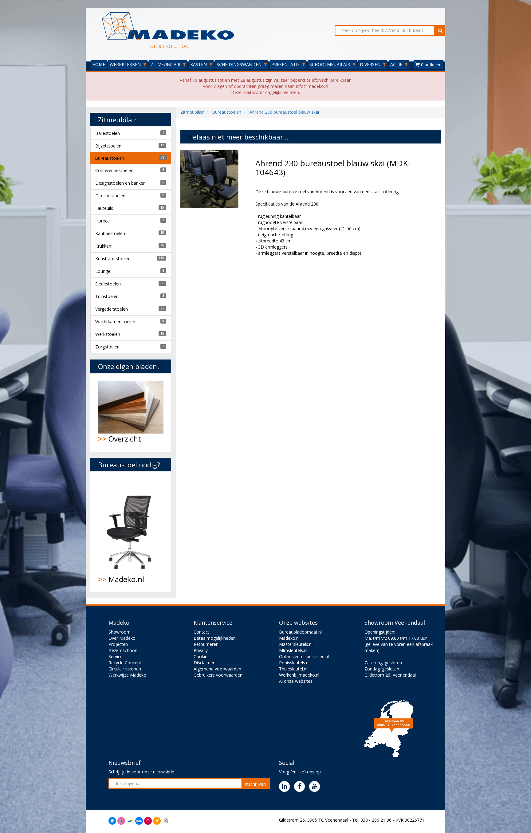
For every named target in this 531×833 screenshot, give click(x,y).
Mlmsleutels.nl (293, 650)
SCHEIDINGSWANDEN (240, 64)
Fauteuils (104, 208)
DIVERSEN (371, 64)
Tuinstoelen (107, 296)
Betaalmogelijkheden (215, 638)
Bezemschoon (122, 650)
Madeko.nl (121, 579)
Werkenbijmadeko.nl (299, 675)
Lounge (102, 271)
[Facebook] (301, 787)
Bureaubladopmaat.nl (300, 632)
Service (115, 656)
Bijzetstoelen (108, 146)
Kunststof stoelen (113, 258)
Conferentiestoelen (114, 170)
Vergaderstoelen (111, 309)
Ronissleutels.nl (294, 663)
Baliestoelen (107, 133)
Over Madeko (122, 638)
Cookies (202, 656)
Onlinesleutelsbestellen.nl (304, 656)
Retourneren (206, 644)
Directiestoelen (110, 195)
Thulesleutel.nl (293, 669)
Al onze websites (296, 681)
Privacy (201, 650)
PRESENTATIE (286, 64)
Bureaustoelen (109, 158)
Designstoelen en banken (120, 183)
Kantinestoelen (110, 233)
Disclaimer (204, 663)
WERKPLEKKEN (126, 64)
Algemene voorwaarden (217, 669)
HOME (98, 64)
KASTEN (199, 64)
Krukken (103, 246)
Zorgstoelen (107, 347)
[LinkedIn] (286, 787)
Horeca (102, 221)
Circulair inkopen (124, 669)
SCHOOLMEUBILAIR (330, 64)
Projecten (118, 644)
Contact (201, 632)
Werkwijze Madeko (127, 675)
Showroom (119, 632)
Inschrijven (255, 784)
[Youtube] (316, 787)
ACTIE (396, 64)
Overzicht (119, 439)
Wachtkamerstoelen (115, 321)
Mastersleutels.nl (296, 644)
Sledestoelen (108, 284)
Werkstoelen (107, 334)
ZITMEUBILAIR (166, 64)
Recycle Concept (124, 663)
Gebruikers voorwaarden (218, 675)
